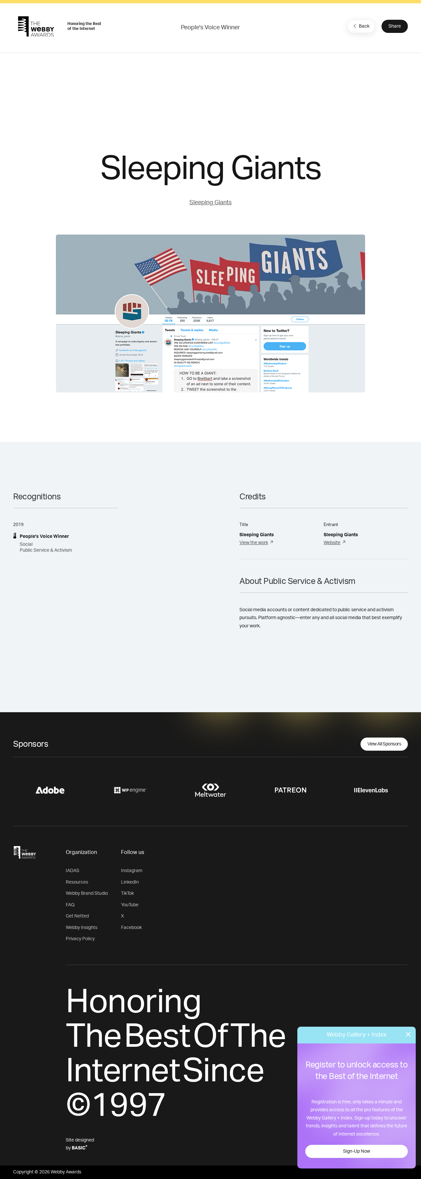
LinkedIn (130, 882)
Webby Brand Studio (87, 893)
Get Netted (77, 916)
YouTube (129, 905)
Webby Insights (81, 927)
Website (332, 542)
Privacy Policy (80, 939)
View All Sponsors (384, 744)
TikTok (127, 893)
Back (364, 26)
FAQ (70, 905)
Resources (77, 882)
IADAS (72, 870)
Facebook (131, 927)
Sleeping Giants (210, 203)
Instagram (131, 870)
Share (394, 26)
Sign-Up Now (356, 1151)
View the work (253, 542)
